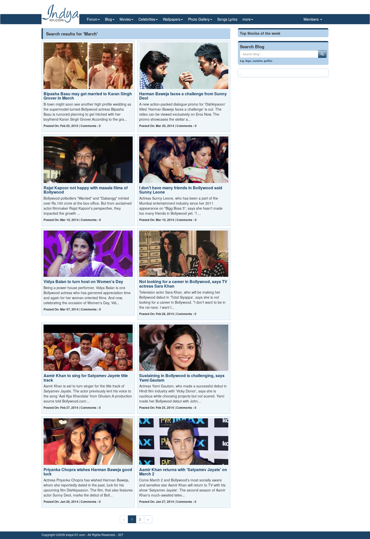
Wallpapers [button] (171, 19)
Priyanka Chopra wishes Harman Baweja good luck (88, 472)
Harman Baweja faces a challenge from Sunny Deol (183, 96)
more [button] (246, 19)
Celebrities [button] (146, 19)
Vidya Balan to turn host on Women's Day (83, 281)
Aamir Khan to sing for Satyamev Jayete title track (86, 378)
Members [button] (312, 19)
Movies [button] (125, 19)
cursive (257, 61)
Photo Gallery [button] (199, 19)
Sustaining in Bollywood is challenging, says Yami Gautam (182, 378)
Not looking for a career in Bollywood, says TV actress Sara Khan (183, 284)
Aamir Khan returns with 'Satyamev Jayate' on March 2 (183, 472)
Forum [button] (92, 19)
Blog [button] (108, 19)
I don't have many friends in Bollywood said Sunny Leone (180, 190)
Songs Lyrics (227, 19)
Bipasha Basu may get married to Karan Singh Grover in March (88, 96)
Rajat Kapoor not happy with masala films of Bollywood (86, 190)
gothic (268, 61)
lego (248, 61)
